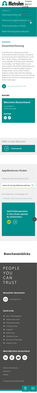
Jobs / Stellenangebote (13, 316)
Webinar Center (11, 343)
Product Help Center (13, 319)
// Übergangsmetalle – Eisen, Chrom (15, 236)
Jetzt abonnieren (15, 299)
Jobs (30, 20)
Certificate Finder (11, 326)
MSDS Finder (10, 333)
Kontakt (5, 374)
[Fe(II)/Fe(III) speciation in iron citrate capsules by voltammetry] (6, 203)
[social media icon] (5, 357)
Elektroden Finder (12, 336)
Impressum (6, 371)
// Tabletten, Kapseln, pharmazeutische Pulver (17, 233)
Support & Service (25, 13)
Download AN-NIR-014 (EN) (16, 86)
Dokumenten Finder (13, 323)
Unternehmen (27, 17)
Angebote (9, 329)
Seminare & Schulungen (14, 339)
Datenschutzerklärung (10, 367)
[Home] (13, 5)
